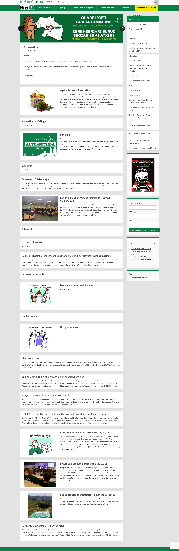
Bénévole (65, 134)
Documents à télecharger (36, 179)
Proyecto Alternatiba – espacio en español (45, 395)
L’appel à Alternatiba (33, 242)
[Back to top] (173, 536)
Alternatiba (134, 19)
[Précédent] (132, 243)
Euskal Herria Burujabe (83, 7)
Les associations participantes (76, 285)
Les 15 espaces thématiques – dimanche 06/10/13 (87, 494)
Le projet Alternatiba (33, 274)
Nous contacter (30, 358)
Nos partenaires (69, 327)
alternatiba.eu (86, 61)
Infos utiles (28, 228)
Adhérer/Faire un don (146, 7)
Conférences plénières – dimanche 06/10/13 (84, 432)
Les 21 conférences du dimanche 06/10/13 (83, 463)
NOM (131, 221)
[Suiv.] (154, 243)
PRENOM (132, 212)
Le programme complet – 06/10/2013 (43, 525)
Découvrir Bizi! (45, 7)
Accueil (23, 7)
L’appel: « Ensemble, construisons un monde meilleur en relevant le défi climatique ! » (68, 255)
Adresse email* (135, 203)
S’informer (127, 7)
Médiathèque (29, 316)
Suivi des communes (107, 7)
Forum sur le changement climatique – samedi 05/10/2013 (85, 199)
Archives (132, 274)
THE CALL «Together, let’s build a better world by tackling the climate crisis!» (64, 413)
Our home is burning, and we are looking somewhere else (53, 376)
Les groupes (62, 7)
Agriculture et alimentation (75, 90)
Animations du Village (34, 121)
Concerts (27, 165)
